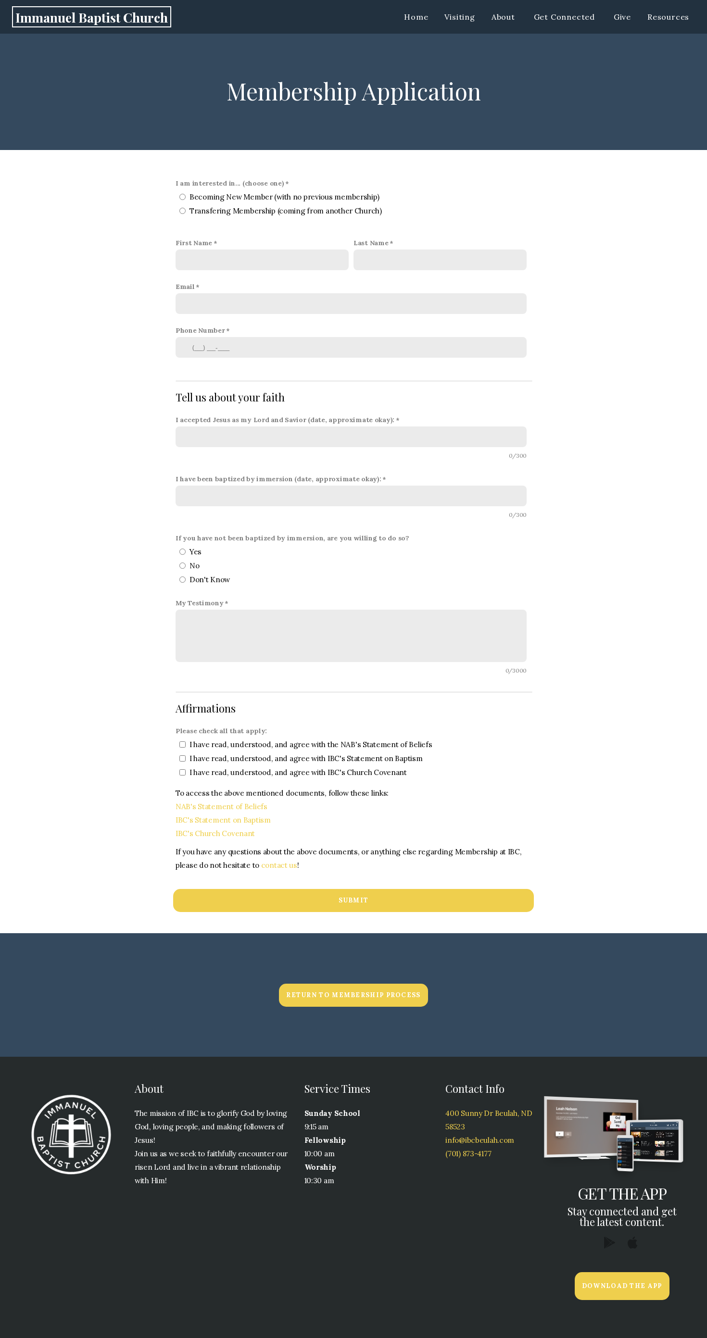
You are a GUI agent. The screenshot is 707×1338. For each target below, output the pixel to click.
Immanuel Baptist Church (91, 17)
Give (622, 17)
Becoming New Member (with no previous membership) (284, 196)
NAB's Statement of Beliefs (221, 806)
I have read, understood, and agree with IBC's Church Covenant (298, 772)
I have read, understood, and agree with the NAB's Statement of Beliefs (310, 744)
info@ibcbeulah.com (479, 1140)
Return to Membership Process (353, 995)
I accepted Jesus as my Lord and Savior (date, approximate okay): (285, 419)
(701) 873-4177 (468, 1153)
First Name (194, 242)
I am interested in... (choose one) (230, 183)
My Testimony (200, 603)
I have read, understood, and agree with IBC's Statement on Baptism (306, 758)
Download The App (622, 1286)
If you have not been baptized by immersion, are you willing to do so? (292, 538)
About (505, 17)
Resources (669, 17)
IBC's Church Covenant (215, 833)
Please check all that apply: (221, 730)
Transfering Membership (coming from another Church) (285, 210)
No (194, 565)
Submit (354, 900)
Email (185, 286)
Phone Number (200, 330)
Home (416, 17)
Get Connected (565, 17)
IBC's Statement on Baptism (223, 820)
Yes (195, 551)
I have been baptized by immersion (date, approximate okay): (278, 479)
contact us (278, 865)
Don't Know (209, 579)
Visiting (459, 17)
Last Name (371, 242)
